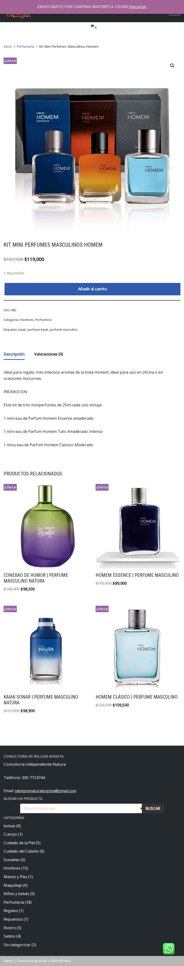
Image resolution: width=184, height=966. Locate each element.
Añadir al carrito (92, 289)
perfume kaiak (37, 329)
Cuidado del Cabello (21, 851)
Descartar (138, 6)
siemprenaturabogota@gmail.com (45, 790)
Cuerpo (10, 834)
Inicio (8, 46)
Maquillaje (13, 885)
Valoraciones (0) (48, 354)
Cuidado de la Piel (19, 842)
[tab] (14, 354)
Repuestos (13, 919)
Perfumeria (25, 46)
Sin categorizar (17, 944)
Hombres (27, 320)
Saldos (9, 936)
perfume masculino (64, 329)
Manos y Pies (15, 876)
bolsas (9, 825)
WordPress (61, 960)
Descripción (14, 354)
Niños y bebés (16, 893)
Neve (8, 960)
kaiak (22, 329)
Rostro (10, 927)
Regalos (11, 910)
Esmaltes (12, 859)
